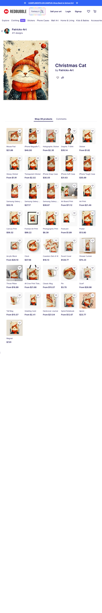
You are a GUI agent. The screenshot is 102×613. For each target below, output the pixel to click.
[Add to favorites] (57, 77)
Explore (5, 20)
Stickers (31, 20)
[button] (51, 3)
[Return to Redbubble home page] (15, 11)
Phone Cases (43, 20)
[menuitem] (5, 20)
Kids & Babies (82, 20)
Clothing (17, 20)
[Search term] (41, 11)
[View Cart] (95, 11)
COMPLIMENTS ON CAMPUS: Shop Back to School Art (51, 3)
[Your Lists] (89, 11)
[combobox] (37, 11)
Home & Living (67, 20)
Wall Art (55, 20)
